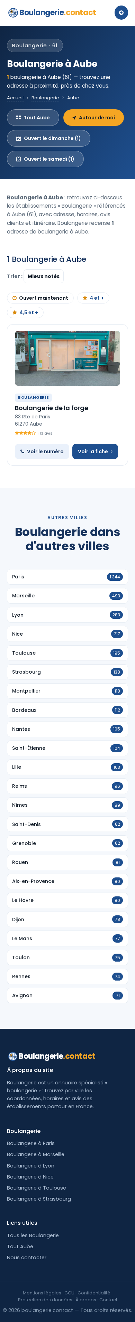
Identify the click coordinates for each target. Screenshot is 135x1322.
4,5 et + (28, 312)
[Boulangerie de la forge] (67, 358)
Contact (108, 1299)
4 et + (97, 298)
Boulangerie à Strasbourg (39, 1198)
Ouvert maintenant (43, 298)
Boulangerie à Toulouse (36, 1187)
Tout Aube (37, 117)
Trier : (15, 276)
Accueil (15, 98)
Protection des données (45, 1299)
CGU (69, 1293)
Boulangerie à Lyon (30, 1165)
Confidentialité (94, 1293)
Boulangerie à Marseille (35, 1154)
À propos (85, 1299)
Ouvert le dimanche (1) (52, 138)
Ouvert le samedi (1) (49, 159)
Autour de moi (97, 117)
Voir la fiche (93, 451)
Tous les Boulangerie (33, 1235)
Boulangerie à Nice (30, 1176)
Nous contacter (26, 1257)
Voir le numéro (45, 451)
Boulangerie (57, 12)
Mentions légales (42, 1293)
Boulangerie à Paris (31, 1143)
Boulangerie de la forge (51, 408)
